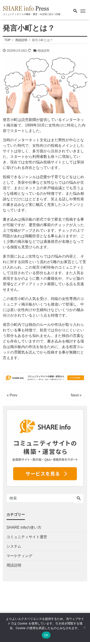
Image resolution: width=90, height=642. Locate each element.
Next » (76, 395)
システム (13, 546)
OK (46, 635)
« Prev (12, 395)
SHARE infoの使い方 (23, 527)
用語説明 (43, 50)
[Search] (78, 498)
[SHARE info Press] (26, 8)
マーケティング (19, 556)
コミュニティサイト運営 (26, 537)
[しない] (84, 627)
